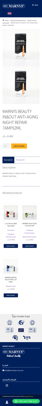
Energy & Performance (11, 235)
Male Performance (29, 237)
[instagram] (5, 385)
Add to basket (19, 146)
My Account (7, 402)
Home (7, 20)
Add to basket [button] (11, 246)
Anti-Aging (5, 23)
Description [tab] (8, 160)
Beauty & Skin (31, 20)
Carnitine (10, 230)
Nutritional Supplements (18, 20)
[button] (26, 401)
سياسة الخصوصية (28, 396)
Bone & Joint (11, 286)
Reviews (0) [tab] (20, 160)
